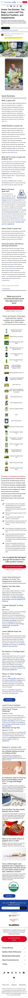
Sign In (20, 2)
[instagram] (12, 972)
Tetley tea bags (11, 678)
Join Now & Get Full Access (14, 939)
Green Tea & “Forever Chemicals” (10, 30)
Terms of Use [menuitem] (5, 985)
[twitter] (20, 972)
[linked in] (23, 972)
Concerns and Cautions (10, 268)
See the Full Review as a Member (14, 308)
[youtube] (8, 972)
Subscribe (23, 908)
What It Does (13, 152)
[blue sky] (14, 977)
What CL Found (13, 161)
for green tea (15, 690)
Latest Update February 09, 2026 (13, 38)
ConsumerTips (5, 280)
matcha (9, 739)
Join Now (25, 2)
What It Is (4, 121)
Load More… (9, 700)
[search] (18, 2)
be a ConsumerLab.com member (15, 476)
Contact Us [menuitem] (14, 985)
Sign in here (19, 311)
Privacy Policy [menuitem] (22, 985)
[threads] (16, 972)
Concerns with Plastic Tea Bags (12, 680)
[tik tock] (4, 972)
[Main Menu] (1, 2)
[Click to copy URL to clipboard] (17, 6)
